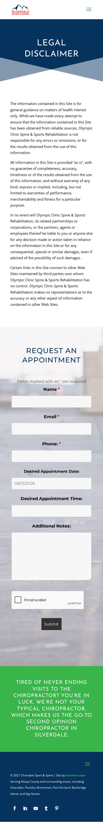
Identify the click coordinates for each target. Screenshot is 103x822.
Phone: (51, 444)
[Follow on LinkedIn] (25, 808)
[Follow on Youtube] (35, 808)
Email (51, 416)
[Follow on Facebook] (14, 808)
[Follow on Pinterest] (56, 808)
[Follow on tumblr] (46, 808)
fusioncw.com (75, 775)
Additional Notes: (51, 526)
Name (51, 389)
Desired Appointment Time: (51, 498)
